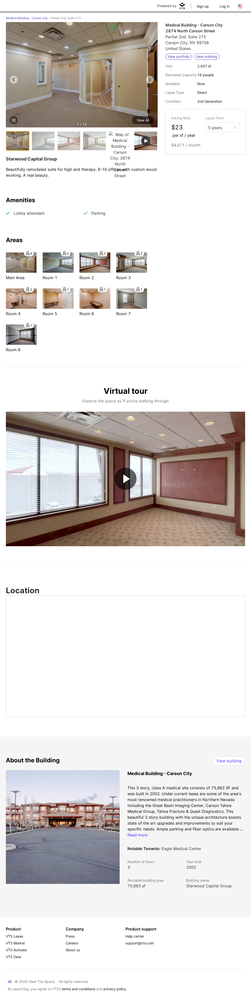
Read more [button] (137, 834)
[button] (82, 75)
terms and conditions (78, 989)
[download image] (14, 120)
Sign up (203, 6)
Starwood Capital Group (209, 885)
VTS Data (13, 957)
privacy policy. (115, 989)
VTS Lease (14, 936)
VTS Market (15, 943)
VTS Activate (16, 950)
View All (143, 120)
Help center (135, 936)
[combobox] (220, 127)
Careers (72, 943)
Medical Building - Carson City (27, 18)
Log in (224, 6)
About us (73, 950)
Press (70, 936)
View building (228, 760)
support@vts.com (140, 943)
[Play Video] (125, 479)
